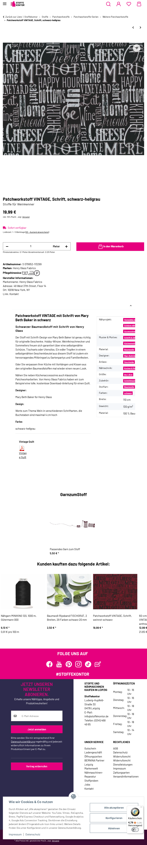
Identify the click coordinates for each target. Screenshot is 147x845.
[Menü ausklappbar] (4, 2)
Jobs (87, 784)
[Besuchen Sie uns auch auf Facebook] (49, 664)
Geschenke (129, 362)
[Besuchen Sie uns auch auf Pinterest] (68, 664)
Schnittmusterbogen (133, 380)
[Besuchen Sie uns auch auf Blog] (97, 664)
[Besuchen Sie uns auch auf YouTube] (59, 664)
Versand (26, 217)
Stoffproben (91, 780)
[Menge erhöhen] (66, 246)
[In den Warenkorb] (6, 39)
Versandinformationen (126, 776)
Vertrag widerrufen (36, 766)
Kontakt (14, 294)
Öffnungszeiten (93, 756)
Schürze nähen (130, 325)
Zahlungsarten (121, 772)
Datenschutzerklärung (23, 741)
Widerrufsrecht (122, 756)
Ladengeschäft (93, 752)
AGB (115, 748)
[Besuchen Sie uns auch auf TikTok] (88, 664)
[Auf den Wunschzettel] (137, 48)
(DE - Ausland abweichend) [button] (37, 232)
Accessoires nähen (132, 331)
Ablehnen (114, 828)
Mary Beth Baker (131, 356)
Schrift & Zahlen (131, 337)
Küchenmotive (130, 343)
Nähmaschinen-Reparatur (93, 774)
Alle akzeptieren (114, 807)
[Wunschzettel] (129, 4)
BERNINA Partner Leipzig (94, 762)
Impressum (15, 834)
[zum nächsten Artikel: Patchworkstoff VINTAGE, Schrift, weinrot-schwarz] (140, 27)
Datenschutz (32, 834)
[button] (108, 4)
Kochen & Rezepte (132, 368)
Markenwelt (91, 768)
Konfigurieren (114, 817)
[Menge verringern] (7, 246)
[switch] (135, 830)
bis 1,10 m (128, 374)
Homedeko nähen (131, 320)
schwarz (128, 393)
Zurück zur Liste (13, 16)
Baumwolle (129, 349)
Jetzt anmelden (37, 729)
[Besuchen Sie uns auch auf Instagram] (78, 664)
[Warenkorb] (139, 4)
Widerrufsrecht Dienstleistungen (122, 762)
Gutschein (90, 748)
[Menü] (141, 808)
